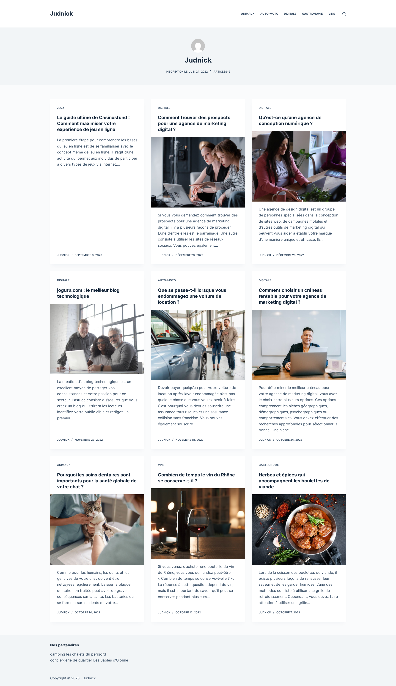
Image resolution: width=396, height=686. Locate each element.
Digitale (290, 13)
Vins (331, 13)
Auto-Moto (269, 13)
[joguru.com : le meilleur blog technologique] (97, 339)
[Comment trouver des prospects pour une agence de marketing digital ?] (198, 172)
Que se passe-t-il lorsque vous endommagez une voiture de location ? (192, 296)
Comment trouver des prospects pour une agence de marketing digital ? (194, 123)
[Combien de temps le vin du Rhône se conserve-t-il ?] (198, 523)
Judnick (61, 13)
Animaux (248, 13)
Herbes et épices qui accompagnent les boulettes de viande (294, 480)
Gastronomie (312, 13)
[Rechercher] (344, 14)
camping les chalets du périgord (78, 654)
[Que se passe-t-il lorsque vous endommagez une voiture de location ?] (198, 345)
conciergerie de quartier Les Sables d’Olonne (89, 660)
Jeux (60, 107)
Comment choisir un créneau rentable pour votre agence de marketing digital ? (292, 296)
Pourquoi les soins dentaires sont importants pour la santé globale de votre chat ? (97, 480)
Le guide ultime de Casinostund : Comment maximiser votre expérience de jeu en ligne (93, 123)
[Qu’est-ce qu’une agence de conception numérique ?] (299, 166)
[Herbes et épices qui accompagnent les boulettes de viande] (299, 529)
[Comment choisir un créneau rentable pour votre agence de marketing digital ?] (299, 345)
